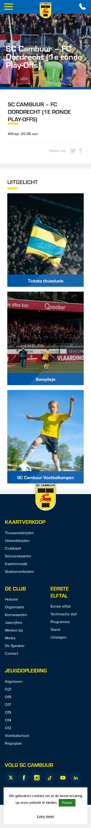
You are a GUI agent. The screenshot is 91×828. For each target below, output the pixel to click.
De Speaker (15, 645)
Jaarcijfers (13, 622)
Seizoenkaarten (18, 556)
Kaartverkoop (25, 521)
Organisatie (14, 607)
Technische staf (63, 614)
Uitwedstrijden (17, 540)
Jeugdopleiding (26, 670)
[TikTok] (50, 778)
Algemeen (14, 681)
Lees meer (45, 816)
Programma (60, 621)
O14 (8, 720)
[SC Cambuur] (46, 10)
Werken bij (14, 630)
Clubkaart (13, 548)
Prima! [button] (67, 803)
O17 (8, 704)
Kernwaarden (16, 614)
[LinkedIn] (76, 778)
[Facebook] (24, 778)
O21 (8, 689)
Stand (55, 629)
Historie (11, 599)
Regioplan (13, 743)
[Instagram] (36, 778)
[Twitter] (11, 778)
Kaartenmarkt (16, 563)
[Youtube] (62, 778)
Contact (11, 653)
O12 (8, 727)
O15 (8, 712)
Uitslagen (58, 637)
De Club (15, 588)
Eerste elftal (59, 592)
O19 (8, 696)
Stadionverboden (19, 571)
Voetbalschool (17, 735)
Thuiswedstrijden (19, 532)
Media (10, 638)
